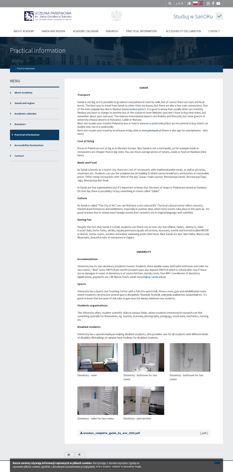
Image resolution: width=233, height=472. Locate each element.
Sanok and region (25, 103)
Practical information (38, 50)
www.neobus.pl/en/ (134, 109)
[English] (201, 3)
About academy (23, 92)
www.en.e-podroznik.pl (153, 123)
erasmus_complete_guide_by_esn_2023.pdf (111, 433)
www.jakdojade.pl (151, 130)
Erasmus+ (20, 124)
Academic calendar (25, 113)
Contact (19, 155)
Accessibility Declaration (29, 145)
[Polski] (195, 3)
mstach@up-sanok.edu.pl (151, 277)
